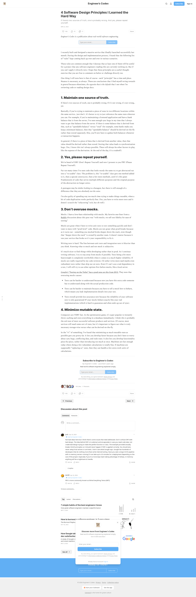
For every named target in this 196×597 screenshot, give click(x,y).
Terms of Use (108, 554)
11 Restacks (85, 386)
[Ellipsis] (134, 434)
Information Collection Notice (97, 556)
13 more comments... (68, 489)
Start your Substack (93, 588)
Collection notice (113, 582)
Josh (66, 434)
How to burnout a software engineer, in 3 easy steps (85, 519)
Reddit (64, 217)
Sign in (189, 4)
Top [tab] (63, 499)
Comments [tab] (65, 416)
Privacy (98, 582)
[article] (98, 509)
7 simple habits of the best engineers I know (81, 505)
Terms (104, 582)
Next (129, 401)
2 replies (70, 468)
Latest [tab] (68, 499)
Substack (88, 593)
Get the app (108, 588)
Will (66, 475)
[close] (117, 522)
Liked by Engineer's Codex (75, 437)
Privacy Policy (113, 556)
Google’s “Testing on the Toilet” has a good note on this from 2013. (90, 272)
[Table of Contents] (2, 298)
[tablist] (70, 416)
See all (64, 552)
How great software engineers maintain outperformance (81, 508)
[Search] (166, 4)
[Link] (58, 97)
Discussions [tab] (76, 499)
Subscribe (179, 4)
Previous (68, 401)
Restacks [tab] (74, 416)
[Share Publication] (171, 4)
